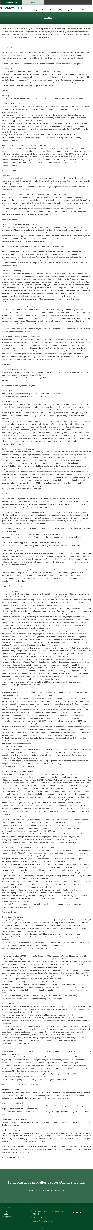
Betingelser (6, 1217)
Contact (5, 1211)
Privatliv (5, 1214)
